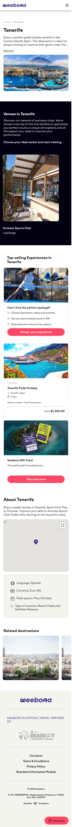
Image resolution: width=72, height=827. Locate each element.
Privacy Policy (36, 766)
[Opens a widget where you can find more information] (56, 821)
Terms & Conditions (36, 761)
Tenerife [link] (18, 22)
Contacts (36, 755)
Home (6, 22)
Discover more (36, 479)
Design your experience (36, 332)
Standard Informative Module (36, 772)
